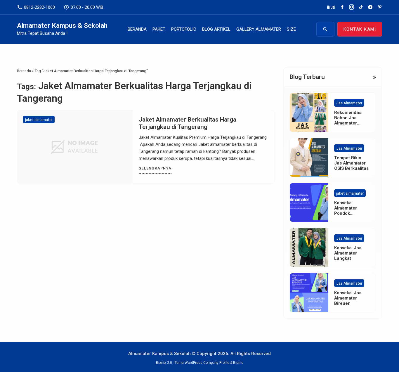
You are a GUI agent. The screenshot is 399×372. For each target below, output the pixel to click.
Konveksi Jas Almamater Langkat (347, 253)
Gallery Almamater (258, 29)
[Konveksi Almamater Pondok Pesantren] (309, 202)
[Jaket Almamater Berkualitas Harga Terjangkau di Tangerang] (75, 146)
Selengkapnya (155, 168)
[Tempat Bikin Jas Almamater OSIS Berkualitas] (309, 157)
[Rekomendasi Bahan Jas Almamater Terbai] (309, 112)
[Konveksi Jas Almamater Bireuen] (309, 292)
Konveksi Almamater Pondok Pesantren (345, 210)
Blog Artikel (216, 29)
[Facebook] (342, 7)
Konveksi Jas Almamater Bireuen (347, 298)
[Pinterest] (379, 7)
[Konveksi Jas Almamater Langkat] (309, 247)
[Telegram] (370, 7)
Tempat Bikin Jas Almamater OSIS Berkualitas (351, 163)
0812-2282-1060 (36, 7)
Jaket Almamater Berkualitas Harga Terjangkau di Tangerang (187, 123)
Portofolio (183, 29)
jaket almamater (39, 119)
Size (291, 29)
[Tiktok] (360, 7)
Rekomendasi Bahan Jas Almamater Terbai (348, 120)
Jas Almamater (349, 103)
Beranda (137, 29)
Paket (158, 29)
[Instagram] (351, 7)
